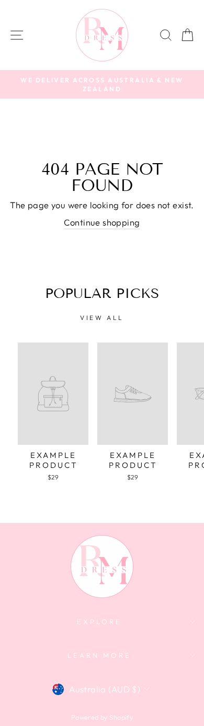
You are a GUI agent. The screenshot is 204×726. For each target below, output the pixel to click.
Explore (99, 621)
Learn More (99, 655)
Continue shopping (102, 222)
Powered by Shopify (102, 717)
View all (102, 318)
